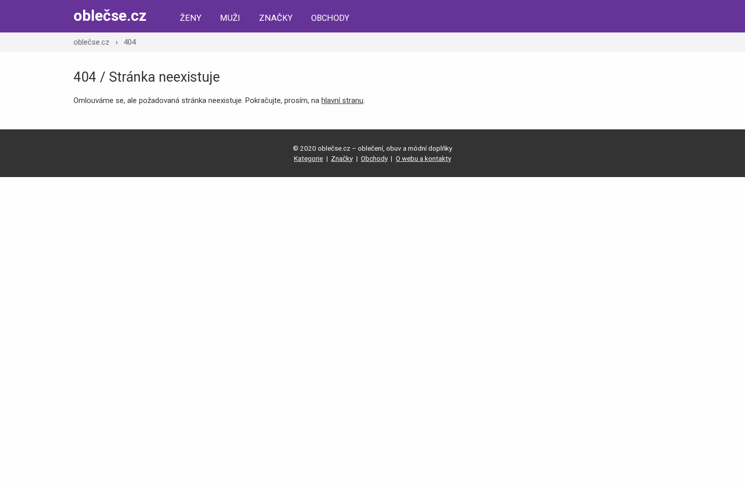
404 (130, 42)
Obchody (330, 18)
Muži (230, 18)
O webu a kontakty (423, 158)
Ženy (190, 18)
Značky (275, 18)
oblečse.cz (109, 15)
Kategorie (308, 158)
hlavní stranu (342, 100)
